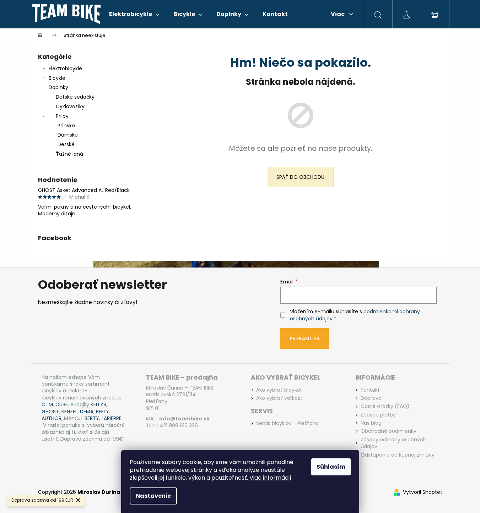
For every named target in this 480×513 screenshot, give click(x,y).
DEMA (86, 411)
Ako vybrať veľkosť (279, 398)
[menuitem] (134, 14)
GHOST (50, 411)
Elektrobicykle (65, 68)
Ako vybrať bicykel (278, 390)
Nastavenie (153, 496)
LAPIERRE (112, 418)
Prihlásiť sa (305, 338)
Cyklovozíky (70, 106)
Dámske (68, 134)
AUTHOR (51, 418)
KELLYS (98, 404)
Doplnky (58, 87)
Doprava (371, 398)
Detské (66, 144)
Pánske (66, 125)
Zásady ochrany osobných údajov (393, 443)
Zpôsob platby (378, 415)
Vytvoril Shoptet (422, 492)
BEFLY (102, 411)
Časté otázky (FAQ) (385, 406)
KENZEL (69, 411)
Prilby (62, 116)
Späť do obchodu (300, 177)
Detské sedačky (75, 96)
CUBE (61, 404)
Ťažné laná (69, 154)
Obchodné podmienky (388, 431)
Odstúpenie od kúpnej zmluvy (398, 455)
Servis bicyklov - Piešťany (287, 423)
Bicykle (57, 78)
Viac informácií (270, 478)
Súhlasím (331, 467)
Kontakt (370, 390)
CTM (47, 404)
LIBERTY (90, 418)
